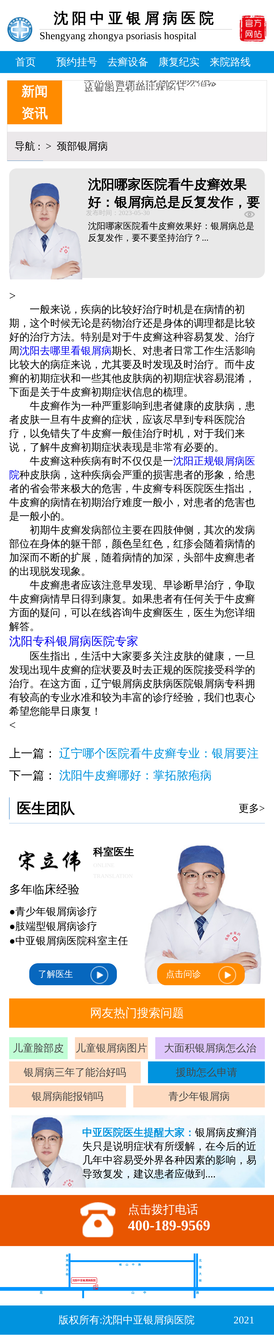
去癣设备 (127, 62)
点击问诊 (183, 974)
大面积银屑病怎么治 (210, 1048)
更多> (252, 808)
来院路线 (230, 62)
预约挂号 (76, 62)
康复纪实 (178, 62)
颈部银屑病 (81, 146)
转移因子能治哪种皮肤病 (140, 87)
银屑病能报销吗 (67, 1096)
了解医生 (55, 974)
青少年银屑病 (199, 1096)
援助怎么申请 (206, 1072)
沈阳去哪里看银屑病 (65, 350)
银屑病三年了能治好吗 (75, 1072)
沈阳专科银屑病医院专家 (73, 641)
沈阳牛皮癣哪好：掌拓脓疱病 (135, 775)
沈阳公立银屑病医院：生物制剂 (155, 83)
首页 (25, 62)
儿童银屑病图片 (111, 1048)
